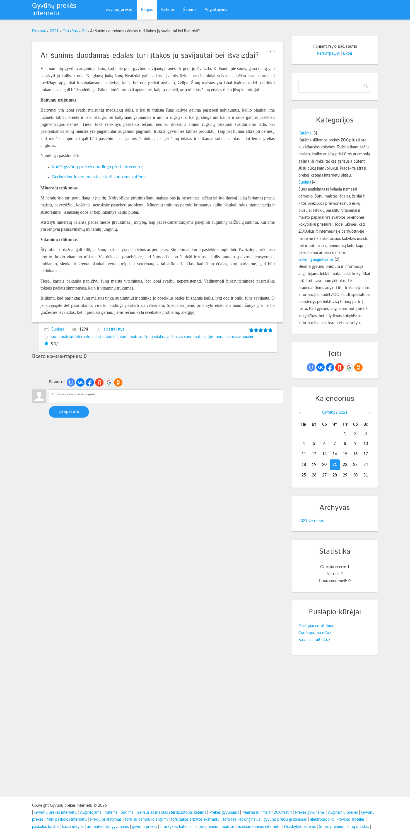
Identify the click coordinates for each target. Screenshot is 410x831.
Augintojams (90, 813)
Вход (347, 54)
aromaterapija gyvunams (108, 827)
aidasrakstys (113, 330)
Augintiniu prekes (343, 813)
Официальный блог (316, 626)
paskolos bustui (45, 827)
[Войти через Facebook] (90, 382)
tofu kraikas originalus (241, 820)
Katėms (304, 133)
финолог (216, 337)
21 (84, 31)
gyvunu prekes (144, 827)
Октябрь (70, 31)
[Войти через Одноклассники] (118, 382)
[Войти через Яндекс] (99, 382)
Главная (39, 31)
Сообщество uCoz (314, 633)
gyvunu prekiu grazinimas (285, 820)
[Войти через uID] (71, 382)
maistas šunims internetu (259, 827)
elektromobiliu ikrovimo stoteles (337, 820)
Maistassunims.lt (256, 813)
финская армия (239, 337)
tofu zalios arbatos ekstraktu (195, 820)
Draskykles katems (300, 827)
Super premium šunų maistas (344, 827)
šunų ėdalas (154, 337)
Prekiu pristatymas (106, 820)
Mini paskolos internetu (67, 820)
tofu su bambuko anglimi (146, 820)
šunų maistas (131, 337)
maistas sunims (105, 337)
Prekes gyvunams (224, 813)
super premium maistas (215, 827)
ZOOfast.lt (283, 813)
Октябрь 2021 (335, 413)
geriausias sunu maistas (186, 337)
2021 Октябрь (311, 521)
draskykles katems (175, 827)
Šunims (57, 330)
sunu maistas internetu (70, 337)
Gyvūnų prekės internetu (54, 9)
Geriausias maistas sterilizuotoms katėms (171, 813)
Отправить (69, 412)
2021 (54, 31)
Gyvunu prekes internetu (55, 813)
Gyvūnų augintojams (316, 260)
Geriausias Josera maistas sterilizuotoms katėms (98, 177)
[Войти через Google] (109, 382)
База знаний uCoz (314, 640)
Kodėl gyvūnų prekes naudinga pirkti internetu (97, 167)
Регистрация (328, 54)
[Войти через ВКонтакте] (80, 382)
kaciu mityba (73, 827)
